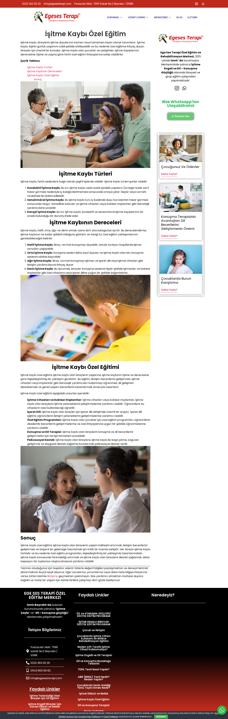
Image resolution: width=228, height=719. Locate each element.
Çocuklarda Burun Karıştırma (176, 280)
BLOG (179, 17)
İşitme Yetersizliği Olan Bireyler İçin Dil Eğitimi (45, 697)
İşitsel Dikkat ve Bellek (93, 693)
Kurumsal (113, 17)
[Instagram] (196, 3)
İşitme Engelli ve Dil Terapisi (93, 655)
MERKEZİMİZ (161, 17)
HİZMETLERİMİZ (136, 17)
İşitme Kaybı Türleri (39, 67)
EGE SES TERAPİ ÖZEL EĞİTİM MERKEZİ (45, 595)
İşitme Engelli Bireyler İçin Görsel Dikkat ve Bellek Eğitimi (44, 706)
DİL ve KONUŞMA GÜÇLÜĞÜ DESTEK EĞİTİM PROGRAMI (94, 615)
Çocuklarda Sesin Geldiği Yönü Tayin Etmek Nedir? (93, 686)
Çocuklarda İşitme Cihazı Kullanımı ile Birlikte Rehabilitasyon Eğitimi (93, 638)
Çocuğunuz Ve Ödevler (180, 166)
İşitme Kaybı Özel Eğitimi (43, 75)
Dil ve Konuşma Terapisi (93, 705)
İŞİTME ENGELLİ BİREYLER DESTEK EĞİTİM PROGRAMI (93, 623)
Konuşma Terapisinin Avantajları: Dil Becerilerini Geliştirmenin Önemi (178, 222)
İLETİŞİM (192, 17)
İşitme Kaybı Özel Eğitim (93, 699)
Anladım (161, 716)
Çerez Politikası (110, 716)
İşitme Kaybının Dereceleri (44, 71)
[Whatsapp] (203, 3)
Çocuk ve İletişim (93, 630)
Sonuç (38, 79)
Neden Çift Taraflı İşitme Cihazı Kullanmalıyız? (93, 648)
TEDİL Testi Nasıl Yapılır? (93, 669)
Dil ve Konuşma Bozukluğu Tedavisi (93, 662)
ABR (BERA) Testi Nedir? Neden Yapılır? (93, 678)
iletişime (52, 576)
